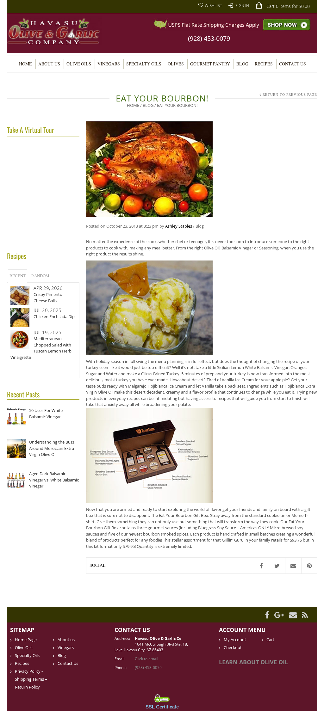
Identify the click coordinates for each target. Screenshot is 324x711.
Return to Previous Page (290, 94)
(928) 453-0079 (209, 38)
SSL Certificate (162, 706)
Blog (242, 64)
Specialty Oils (143, 64)
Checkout (233, 647)
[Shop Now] (232, 24)
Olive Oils (78, 64)
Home (25, 64)
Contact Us (292, 64)
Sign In (242, 5)
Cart (270, 639)
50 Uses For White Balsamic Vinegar (46, 414)
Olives (176, 64)
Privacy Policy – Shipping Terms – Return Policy (31, 679)
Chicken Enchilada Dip (54, 316)
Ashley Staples (178, 226)
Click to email (146, 658)
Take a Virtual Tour (30, 130)
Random (40, 276)
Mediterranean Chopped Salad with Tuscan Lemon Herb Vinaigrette (41, 348)
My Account (235, 639)
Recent (17, 276)
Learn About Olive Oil (253, 662)
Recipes (264, 64)
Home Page (26, 639)
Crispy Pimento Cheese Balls (48, 297)
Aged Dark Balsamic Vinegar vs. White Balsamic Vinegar (54, 480)
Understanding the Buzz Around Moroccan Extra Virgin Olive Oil (51, 448)
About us (49, 64)
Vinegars (108, 64)
